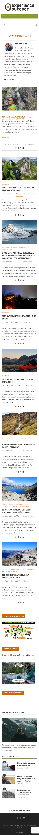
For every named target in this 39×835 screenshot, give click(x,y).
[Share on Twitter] (20, 148)
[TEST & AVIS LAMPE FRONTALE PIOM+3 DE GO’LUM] (19, 297)
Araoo (20, 827)
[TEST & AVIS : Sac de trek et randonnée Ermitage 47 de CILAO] (19, 168)
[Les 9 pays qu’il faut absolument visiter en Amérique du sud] (8, 793)
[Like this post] (15, 148)
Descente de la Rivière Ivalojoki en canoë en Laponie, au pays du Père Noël (27, 778)
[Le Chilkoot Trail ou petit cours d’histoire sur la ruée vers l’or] (19, 488)
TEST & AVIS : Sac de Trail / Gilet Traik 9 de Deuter (17, 117)
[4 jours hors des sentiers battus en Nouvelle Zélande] (19, 423)
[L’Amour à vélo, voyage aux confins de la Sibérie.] (8, 766)
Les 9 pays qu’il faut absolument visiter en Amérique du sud (24, 792)
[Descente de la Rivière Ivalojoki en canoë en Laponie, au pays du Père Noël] (8, 779)
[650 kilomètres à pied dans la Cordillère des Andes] (19, 554)
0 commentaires (28, 144)
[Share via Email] (23, 148)
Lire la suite (6, 137)
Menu (8, 25)
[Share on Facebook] (18, 148)
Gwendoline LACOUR (23, 44)
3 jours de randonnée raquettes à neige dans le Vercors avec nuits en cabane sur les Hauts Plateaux (18, 255)
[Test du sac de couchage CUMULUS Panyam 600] (19, 360)
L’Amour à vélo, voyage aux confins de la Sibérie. (26, 764)
